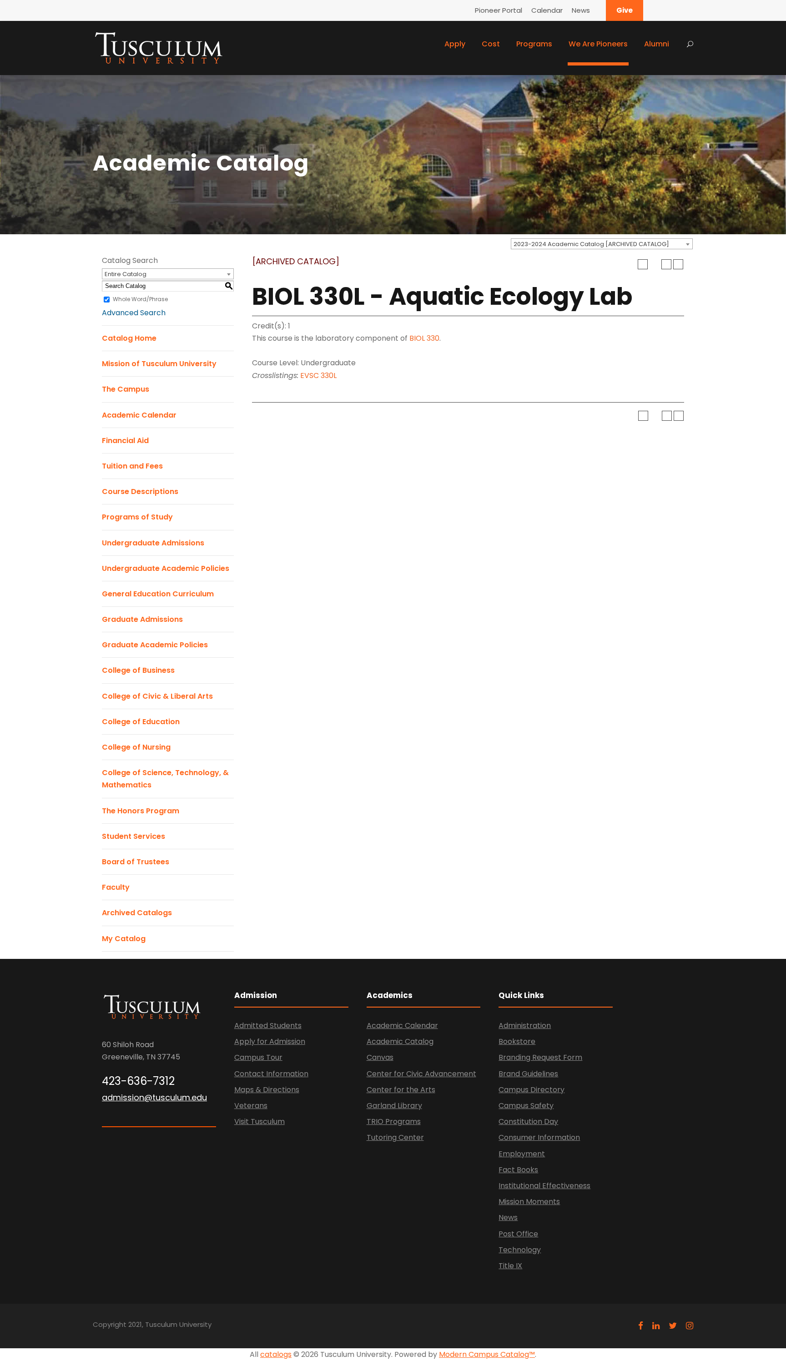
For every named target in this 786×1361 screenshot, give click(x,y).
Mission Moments (529, 1201)
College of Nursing (136, 747)
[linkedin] (656, 1326)
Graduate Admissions (142, 619)
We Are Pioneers (598, 44)
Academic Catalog (400, 1041)
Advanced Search (134, 312)
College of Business (138, 670)
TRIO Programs (394, 1121)
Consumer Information (539, 1137)
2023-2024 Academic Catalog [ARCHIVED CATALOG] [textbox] (591, 244)
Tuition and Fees (132, 466)
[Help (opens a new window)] (678, 264)
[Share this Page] (655, 264)
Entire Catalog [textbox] (125, 274)
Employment (522, 1154)
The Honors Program (140, 811)
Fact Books (518, 1169)
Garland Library (394, 1105)
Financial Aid (125, 440)
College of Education (141, 721)
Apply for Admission (269, 1041)
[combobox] (602, 243)
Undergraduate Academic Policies (165, 568)
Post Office (518, 1234)
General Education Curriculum (158, 594)
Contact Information (271, 1074)
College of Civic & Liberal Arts (157, 696)
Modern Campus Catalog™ (487, 1354)
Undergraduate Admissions (153, 543)
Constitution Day (528, 1121)
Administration (525, 1025)
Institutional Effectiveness (544, 1185)
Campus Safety (526, 1105)
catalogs (276, 1354)
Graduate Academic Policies (155, 645)
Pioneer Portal (498, 10)
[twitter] (673, 1326)
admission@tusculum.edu (154, 1097)
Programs (534, 44)
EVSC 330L (318, 375)
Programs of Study (137, 517)
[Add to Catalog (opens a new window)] (643, 264)
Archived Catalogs (137, 912)
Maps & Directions (266, 1089)
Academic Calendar (139, 415)
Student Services (133, 836)
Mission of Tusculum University (159, 363)
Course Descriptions (140, 491)
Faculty (116, 887)
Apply (454, 44)
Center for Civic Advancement (421, 1074)
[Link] (159, 47)
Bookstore (517, 1041)
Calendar (547, 10)
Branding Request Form (540, 1057)
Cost (491, 44)
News (581, 10)
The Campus (125, 389)
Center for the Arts (401, 1089)
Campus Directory (531, 1089)
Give (624, 10)
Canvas (380, 1057)
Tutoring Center (395, 1137)
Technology (520, 1250)
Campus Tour (258, 1057)
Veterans (250, 1105)
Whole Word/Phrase (140, 299)
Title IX (510, 1265)
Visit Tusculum (259, 1121)
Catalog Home (129, 338)
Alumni (656, 44)
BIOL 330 (424, 338)
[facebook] (640, 1326)
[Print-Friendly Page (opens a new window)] (666, 264)
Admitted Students (268, 1025)
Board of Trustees (135, 862)
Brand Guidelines (528, 1074)
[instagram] (689, 1326)
